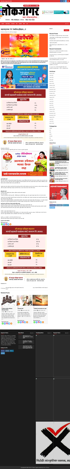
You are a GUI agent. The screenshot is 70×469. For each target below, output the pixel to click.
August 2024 (51, 117)
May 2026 (51, 79)
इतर (27, 23)
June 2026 (51, 77)
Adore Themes (46, 467)
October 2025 (52, 93)
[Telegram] (8, 224)
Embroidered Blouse (53, 54)
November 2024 (52, 115)
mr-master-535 (52, 66)
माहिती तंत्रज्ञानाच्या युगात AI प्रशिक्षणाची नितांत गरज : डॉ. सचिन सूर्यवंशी (28, 336)
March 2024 (51, 123)
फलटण (3, 23)
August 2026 (51, 73)
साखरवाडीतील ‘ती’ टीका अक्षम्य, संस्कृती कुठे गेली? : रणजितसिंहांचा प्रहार (27, 342)
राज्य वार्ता (12, 23)
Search (50, 28)
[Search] (68, 24)
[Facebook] (4, 224)
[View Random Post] (66, 24)
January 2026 (52, 87)
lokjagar (15, 31)
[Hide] (0, 18)
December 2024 (52, 113)
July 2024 (51, 119)
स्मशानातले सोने (20, 308)
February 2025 (52, 109)
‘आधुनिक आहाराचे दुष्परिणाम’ (53, 42)
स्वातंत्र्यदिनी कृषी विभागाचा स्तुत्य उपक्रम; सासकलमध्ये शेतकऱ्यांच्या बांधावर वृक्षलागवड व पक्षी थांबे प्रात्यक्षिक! (62, 162)
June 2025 (51, 101)
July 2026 (51, 75)
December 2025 (52, 89)
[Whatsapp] (2, 224)
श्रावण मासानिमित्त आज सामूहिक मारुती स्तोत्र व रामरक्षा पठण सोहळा (58, 35)
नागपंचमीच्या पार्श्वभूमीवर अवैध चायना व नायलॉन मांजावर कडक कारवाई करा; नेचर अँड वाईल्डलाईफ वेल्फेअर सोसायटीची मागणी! (61, 173)
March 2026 (51, 83)
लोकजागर (30, 467)
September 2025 (52, 95)
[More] (10, 224)
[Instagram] (6, 224)
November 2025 (52, 91)
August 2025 (51, 97)
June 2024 (51, 121)
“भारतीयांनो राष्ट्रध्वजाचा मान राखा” (40, 308)
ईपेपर (24, 23)
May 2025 (51, 103)
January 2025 (52, 111)
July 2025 (51, 99)
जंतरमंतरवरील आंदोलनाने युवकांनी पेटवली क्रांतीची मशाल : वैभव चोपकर (59, 40)
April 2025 (51, 105)
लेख (16, 23)
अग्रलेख (20, 23)
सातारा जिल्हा (8, 23)
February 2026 (52, 85)
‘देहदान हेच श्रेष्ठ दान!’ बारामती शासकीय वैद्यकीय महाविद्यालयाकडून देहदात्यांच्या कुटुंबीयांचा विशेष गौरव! (27, 347)
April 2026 (51, 81)
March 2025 (51, 107)
